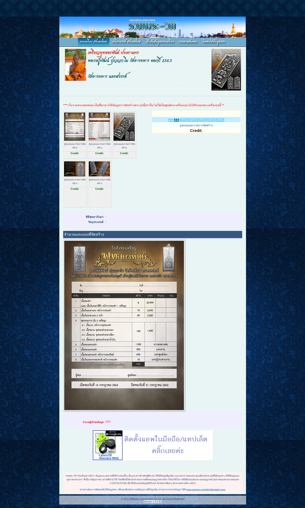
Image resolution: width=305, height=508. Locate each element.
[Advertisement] (64, 8)
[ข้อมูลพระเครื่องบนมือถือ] (152, 445)
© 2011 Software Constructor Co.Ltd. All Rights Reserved (152, 498)
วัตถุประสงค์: (96, 221)
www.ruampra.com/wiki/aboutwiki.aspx (205, 489)
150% (210, 120)
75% (183, 120)
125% (201, 120)
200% (219, 120)
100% (191, 120)
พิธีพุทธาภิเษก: (95, 216)
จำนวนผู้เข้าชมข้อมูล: (93, 422)
